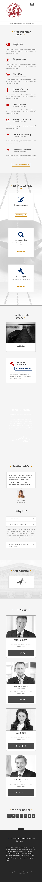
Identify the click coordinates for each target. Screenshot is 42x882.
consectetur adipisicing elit (18, 524)
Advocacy (21, 346)
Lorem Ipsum (13, 519)
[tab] (21, 518)
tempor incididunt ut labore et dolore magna (19, 545)
